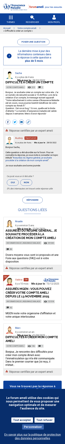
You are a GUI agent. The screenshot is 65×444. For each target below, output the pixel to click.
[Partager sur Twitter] (14, 122)
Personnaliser (33, 426)
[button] (32, 12)
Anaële (19, 221)
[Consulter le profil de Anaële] (10, 226)
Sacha (18, 73)
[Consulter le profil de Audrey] (10, 143)
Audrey (19, 138)
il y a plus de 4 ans (23, 143)
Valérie (18, 279)
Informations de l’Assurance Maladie (23, 243)
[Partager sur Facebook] (8, 122)
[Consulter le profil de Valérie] (10, 284)
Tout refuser (44, 420)
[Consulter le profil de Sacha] (10, 77)
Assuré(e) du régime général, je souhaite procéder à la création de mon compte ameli (29, 159)
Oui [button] (15, 182)
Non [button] (28, 183)
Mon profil (54, 22)
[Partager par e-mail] (21, 122)
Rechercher (32, 22)
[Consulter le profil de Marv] (10, 332)
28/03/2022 (45, 143)
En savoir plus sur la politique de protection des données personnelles (32, 436)
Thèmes (11, 22)
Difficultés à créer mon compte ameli (32, 338)
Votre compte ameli (15, 87)
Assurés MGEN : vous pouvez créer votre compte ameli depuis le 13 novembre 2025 (29, 292)
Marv (17, 328)
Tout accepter (22, 420)
